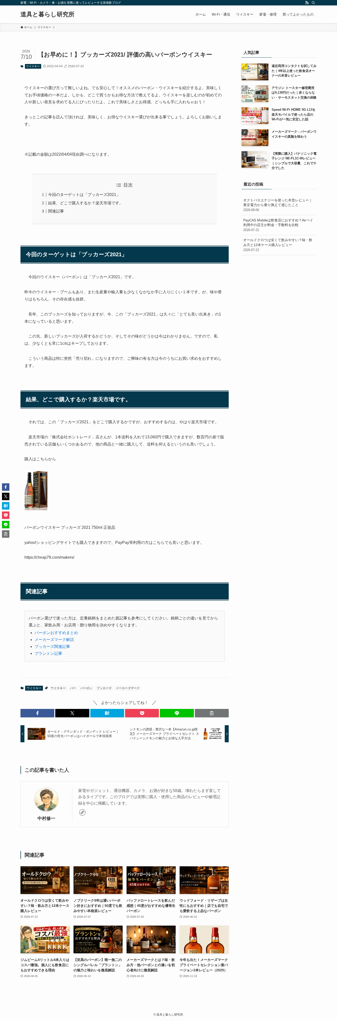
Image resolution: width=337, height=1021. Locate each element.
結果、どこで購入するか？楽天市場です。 (85, 203)
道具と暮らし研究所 (47, 14)
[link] (82, 812)
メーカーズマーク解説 (54, 640)
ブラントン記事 (48, 653)
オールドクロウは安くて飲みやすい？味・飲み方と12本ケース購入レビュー (277, 245)
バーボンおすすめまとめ (56, 633)
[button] (37, 713)
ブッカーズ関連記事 (52, 646)
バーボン (86, 688)
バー (73, 688)
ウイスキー (33, 66)
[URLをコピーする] (212, 713)
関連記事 (56, 211)
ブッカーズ (104, 688)
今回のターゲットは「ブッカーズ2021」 (84, 194)
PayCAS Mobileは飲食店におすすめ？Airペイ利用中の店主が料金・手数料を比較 (278, 225)
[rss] (307, 2)
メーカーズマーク (128, 688)
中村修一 (46, 818)
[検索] (313, 2)
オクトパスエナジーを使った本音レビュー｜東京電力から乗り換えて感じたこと (277, 205)
